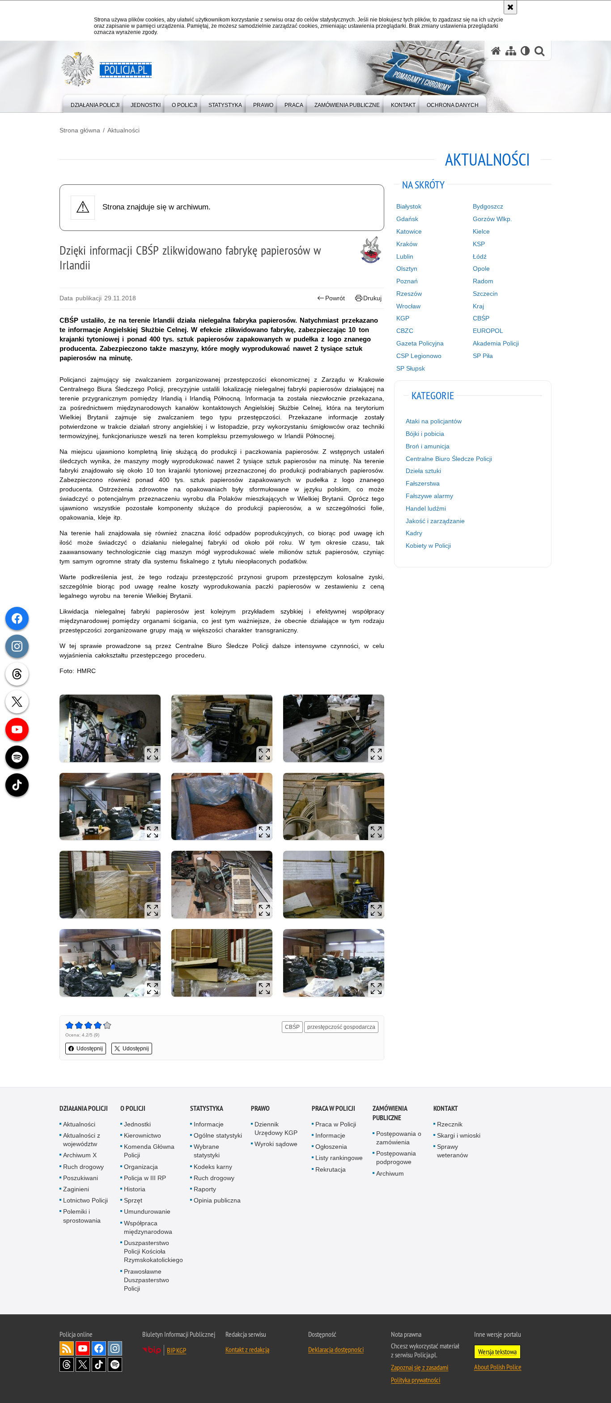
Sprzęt (133, 1200)
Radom (483, 281)
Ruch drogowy (83, 1166)
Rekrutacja (330, 1169)
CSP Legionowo (418, 355)
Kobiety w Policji (428, 545)
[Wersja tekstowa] (525, 50)
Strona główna (79, 130)
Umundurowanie (147, 1211)
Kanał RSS (66, 1348)
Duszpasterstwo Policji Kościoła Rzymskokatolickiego (153, 1251)
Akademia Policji (496, 343)
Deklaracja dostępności (336, 1349)
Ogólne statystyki (218, 1135)
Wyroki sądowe (276, 1143)
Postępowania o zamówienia (398, 1138)
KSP (479, 243)
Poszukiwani (80, 1177)
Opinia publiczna (217, 1200)
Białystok (408, 206)
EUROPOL (488, 330)
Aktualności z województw (81, 1139)
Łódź (480, 256)
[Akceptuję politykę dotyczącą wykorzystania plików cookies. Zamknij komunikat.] (510, 7)
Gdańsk (407, 218)
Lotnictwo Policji (85, 1200)
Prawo (260, 1108)
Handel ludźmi (426, 508)
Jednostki (137, 1124)
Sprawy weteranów (452, 1151)
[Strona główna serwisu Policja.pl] (496, 50)
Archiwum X (80, 1155)
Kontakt (445, 1108)
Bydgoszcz (488, 206)
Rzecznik (449, 1124)
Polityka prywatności (415, 1379)
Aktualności (123, 130)
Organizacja (141, 1166)
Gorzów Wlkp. (492, 218)
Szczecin (485, 293)
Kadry (414, 533)
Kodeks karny (213, 1166)
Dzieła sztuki (423, 470)
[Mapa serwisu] (510, 50)
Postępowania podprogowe (396, 1157)
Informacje (209, 1124)
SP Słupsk (410, 368)
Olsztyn (406, 268)
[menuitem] (95, 103)
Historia (134, 1189)
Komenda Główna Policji (149, 1151)
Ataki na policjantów (434, 421)
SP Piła (483, 355)
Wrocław (408, 306)
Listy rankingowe (339, 1157)
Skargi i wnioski (458, 1135)
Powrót (335, 298)
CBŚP (292, 1027)
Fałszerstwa (423, 483)
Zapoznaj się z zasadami (419, 1367)
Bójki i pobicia (425, 433)
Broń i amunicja (428, 446)
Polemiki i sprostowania (82, 1216)
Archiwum (390, 1173)
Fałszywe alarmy (429, 495)
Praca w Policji (333, 1108)
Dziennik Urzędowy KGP (276, 1128)
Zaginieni (76, 1189)
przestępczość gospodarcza (341, 1027)
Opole (481, 268)
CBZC (404, 330)
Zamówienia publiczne (390, 1113)
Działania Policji (83, 1108)
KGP (402, 318)
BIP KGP (176, 1350)
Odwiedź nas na (83, 1348)
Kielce (481, 231)
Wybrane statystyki (207, 1151)
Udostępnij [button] (89, 1048)
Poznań (407, 281)
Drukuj (372, 298)
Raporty (205, 1189)
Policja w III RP (145, 1177)
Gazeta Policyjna (420, 343)
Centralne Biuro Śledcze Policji (449, 458)
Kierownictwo (142, 1135)
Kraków (406, 243)
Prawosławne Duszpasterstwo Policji (146, 1280)
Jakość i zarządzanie (435, 521)
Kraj (478, 306)
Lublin (404, 256)
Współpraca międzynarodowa (148, 1227)
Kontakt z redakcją (247, 1349)
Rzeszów (409, 293)
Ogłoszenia (331, 1146)
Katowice (409, 231)
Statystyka (206, 1108)
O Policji (132, 1108)
